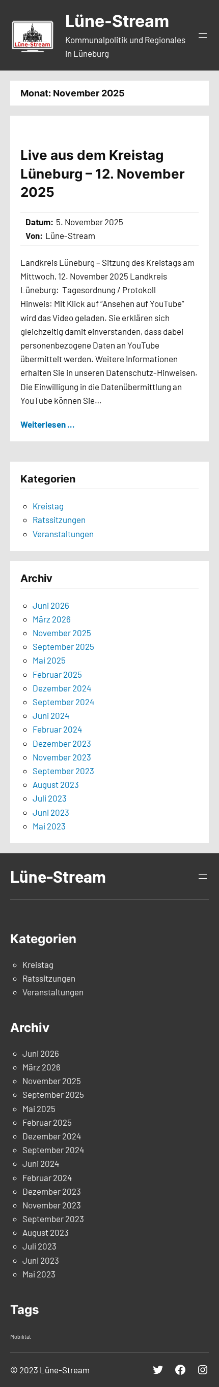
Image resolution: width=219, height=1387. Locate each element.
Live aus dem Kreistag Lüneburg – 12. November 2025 (102, 173)
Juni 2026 (51, 605)
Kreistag (48, 506)
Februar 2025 (57, 674)
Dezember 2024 (62, 688)
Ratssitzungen (59, 519)
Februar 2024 (57, 729)
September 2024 (63, 702)
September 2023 (63, 771)
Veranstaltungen (63, 534)
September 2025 (63, 646)
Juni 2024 (51, 715)
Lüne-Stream (117, 21)
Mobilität (20, 1336)
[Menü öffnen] (203, 35)
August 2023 (56, 784)
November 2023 (62, 757)
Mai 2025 (49, 660)
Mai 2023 (49, 826)
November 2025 (62, 633)
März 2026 (52, 619)
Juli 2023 (50, 798)
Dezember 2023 (62, 743)
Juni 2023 (51, 812)
